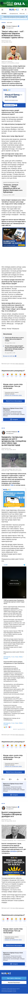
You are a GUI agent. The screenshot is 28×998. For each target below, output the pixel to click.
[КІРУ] (25, 9)
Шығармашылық (14, 13)
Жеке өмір (22, 13)
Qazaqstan (13, 851)
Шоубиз (4, 13)
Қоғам (3, 428)
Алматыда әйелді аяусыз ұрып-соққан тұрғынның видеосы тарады (14, 339)
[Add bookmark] (25, 779)
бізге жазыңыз (20, 363)
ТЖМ (11, 485)
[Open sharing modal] (18, 779)
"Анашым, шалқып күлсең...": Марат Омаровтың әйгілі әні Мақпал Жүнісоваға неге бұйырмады (12, 188)
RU (22, 9)
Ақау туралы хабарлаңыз (14, 978)
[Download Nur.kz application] (14, 3)
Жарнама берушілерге (14, 982)
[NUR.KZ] (14, 10)
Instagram (15, 419)
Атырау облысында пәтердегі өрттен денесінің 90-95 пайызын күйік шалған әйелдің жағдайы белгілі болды (14, 348)
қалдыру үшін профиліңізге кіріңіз (13, 395)
